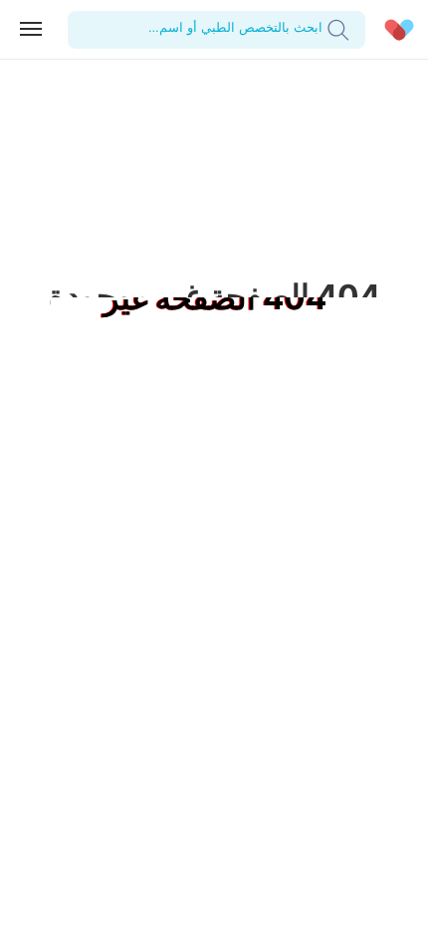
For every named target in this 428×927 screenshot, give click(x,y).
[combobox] (320, 29)
